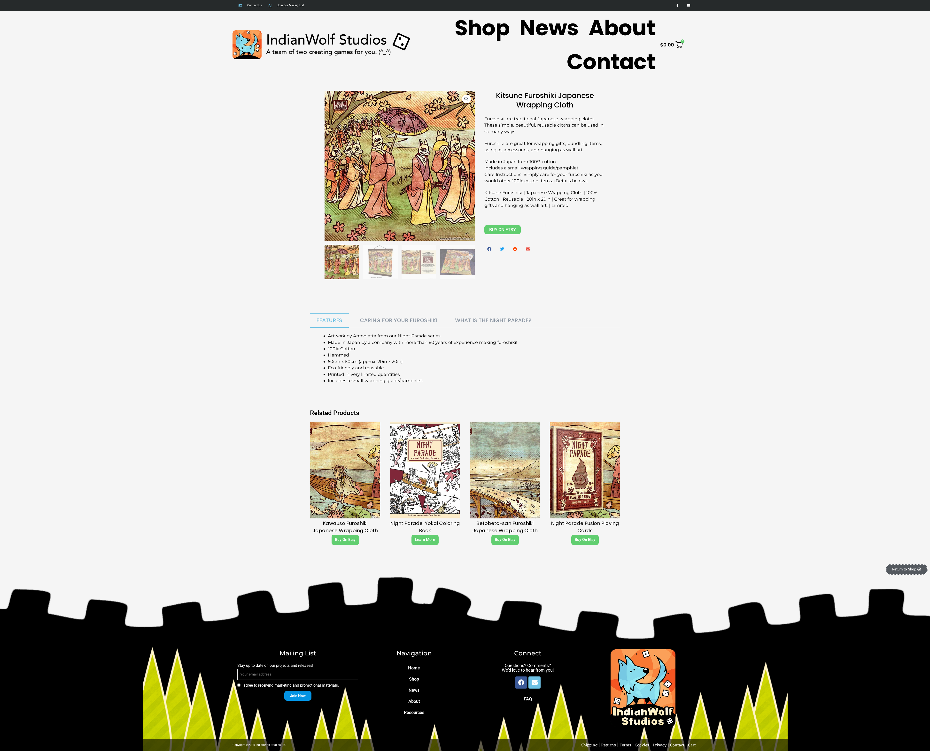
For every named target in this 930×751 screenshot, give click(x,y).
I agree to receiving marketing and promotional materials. (290, 685)
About (622, 28)
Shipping (589, 745)
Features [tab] (329, 320)
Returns (608, 745)
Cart (692, 745)
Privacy (659, 745)
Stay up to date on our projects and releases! (275, 665)
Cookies (642, 745)
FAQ (528, 698)
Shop (482, 28)
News (549, 28)
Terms (625, 745)
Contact (611, 62)
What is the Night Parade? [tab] (493, 320)
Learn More (425, 539)
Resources (414, 712)
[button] (466, 99)
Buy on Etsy (502, 229)
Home (414, 667)
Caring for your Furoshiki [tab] (398, 320)
